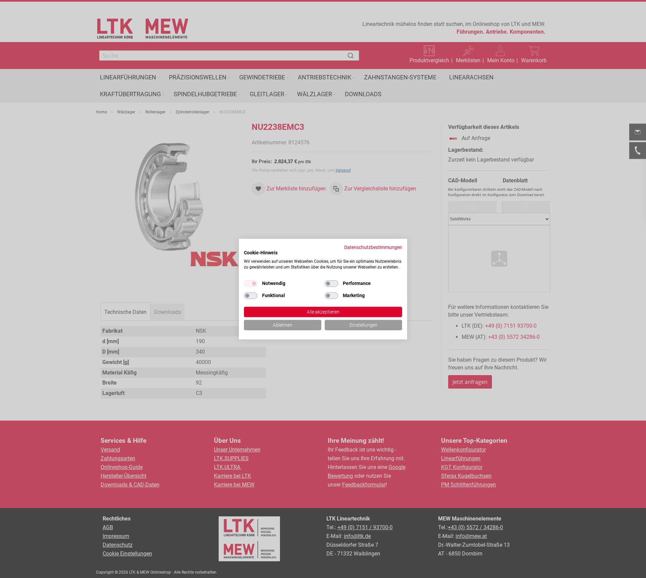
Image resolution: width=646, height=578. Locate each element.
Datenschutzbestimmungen (373, 247)
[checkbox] (331, 283)
